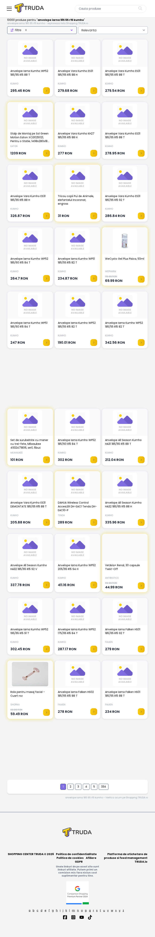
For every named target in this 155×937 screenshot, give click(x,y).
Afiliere (91, 858)
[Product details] (46, 90)
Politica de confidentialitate (76, 854)
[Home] (30, 8)
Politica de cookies (70, 858)
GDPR (79, 862)
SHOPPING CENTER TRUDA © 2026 (31, 854)
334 (103, 786)
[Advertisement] (77, 380)
